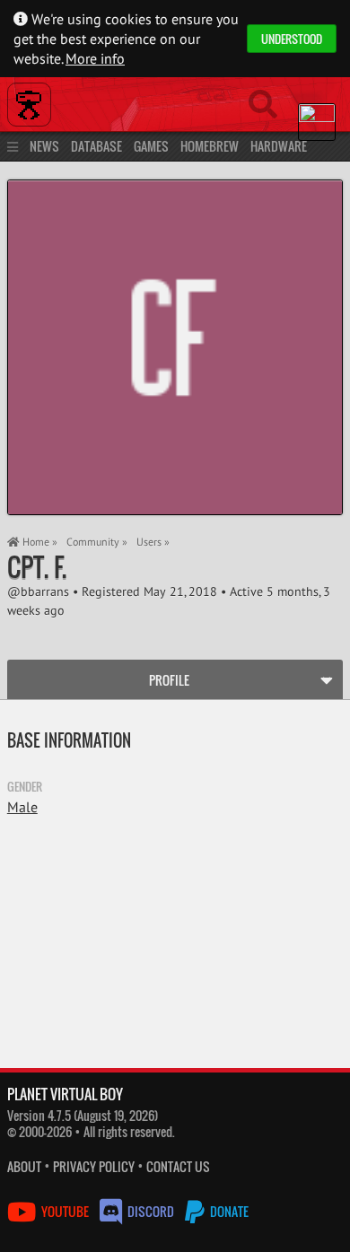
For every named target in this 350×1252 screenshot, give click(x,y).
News (44, 145)
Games (151, 145)
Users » (153, 541)
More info (95, 58)
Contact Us (178, 1166)
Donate (228, 1211)
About (24, 1166)
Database (96, 145)
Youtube (65, 1211)
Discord (151, 1211)
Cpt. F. (36, 566)
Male (22, 807)
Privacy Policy (94, 1166)
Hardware (278, 145)
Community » (96, 541)
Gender (24, 786)
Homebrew (209, 145)
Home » (38, 541)
